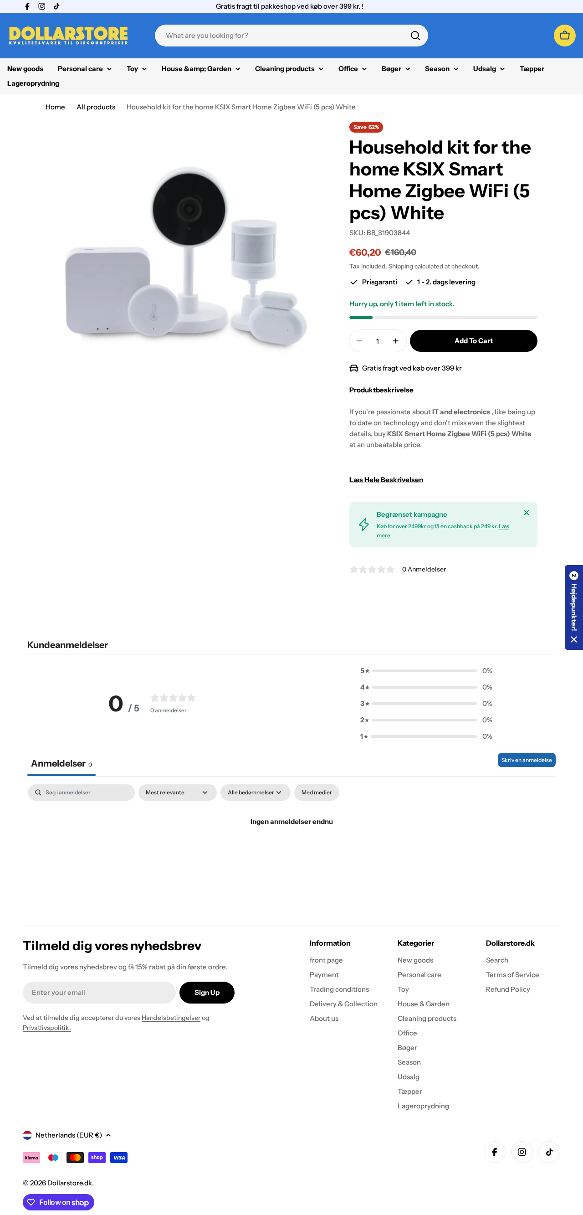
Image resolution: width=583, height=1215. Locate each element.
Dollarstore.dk (69, 1183)
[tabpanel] (291, 852)
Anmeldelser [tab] (61, 763)
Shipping (401, 266)
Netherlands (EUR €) (69, 1135)
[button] (426, 670)
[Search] (415, 35)
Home (55, 107)
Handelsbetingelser (171, 1018)
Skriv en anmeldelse (526, 760)
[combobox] (291, 35)
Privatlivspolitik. (47, 1028)
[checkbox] (316, 792)
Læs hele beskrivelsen (386, 479)
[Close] (526, 512)
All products (96, 107)
